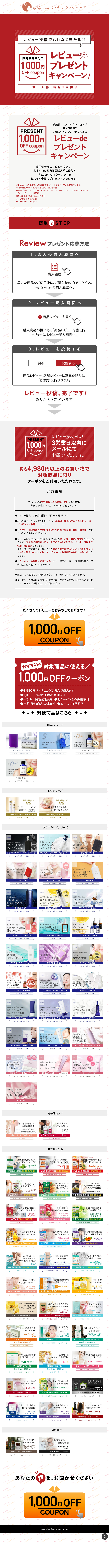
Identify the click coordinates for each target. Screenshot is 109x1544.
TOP (104, 1537)
